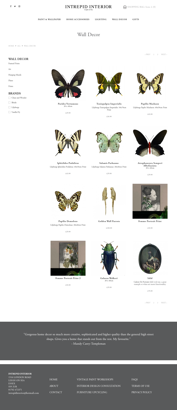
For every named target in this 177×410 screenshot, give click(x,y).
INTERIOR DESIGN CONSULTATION (99, 386)
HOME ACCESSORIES (78, 19)
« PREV (147, 54)
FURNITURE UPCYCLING (92, 392)
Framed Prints (14, 63)
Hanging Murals (14, 75)
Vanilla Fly (16, 112)
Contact (55, 392)
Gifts (135, 19)
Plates (10, 80)
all (19, 46)
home (11, 46)
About (53, 386)
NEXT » (164, 54)
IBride (14, 102)
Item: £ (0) (151, 6)
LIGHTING (101, 19)
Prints (10, 86)
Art (9, 69)
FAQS (135, 379)
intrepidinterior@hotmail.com (23, 393)
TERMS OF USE (141, 386)
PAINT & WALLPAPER (49, 19)
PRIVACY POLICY (142, 392)
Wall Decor (119, 19)
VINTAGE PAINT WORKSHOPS (95, 379)
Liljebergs (15, 107)
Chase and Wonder (19, 97)
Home (53, 379)
